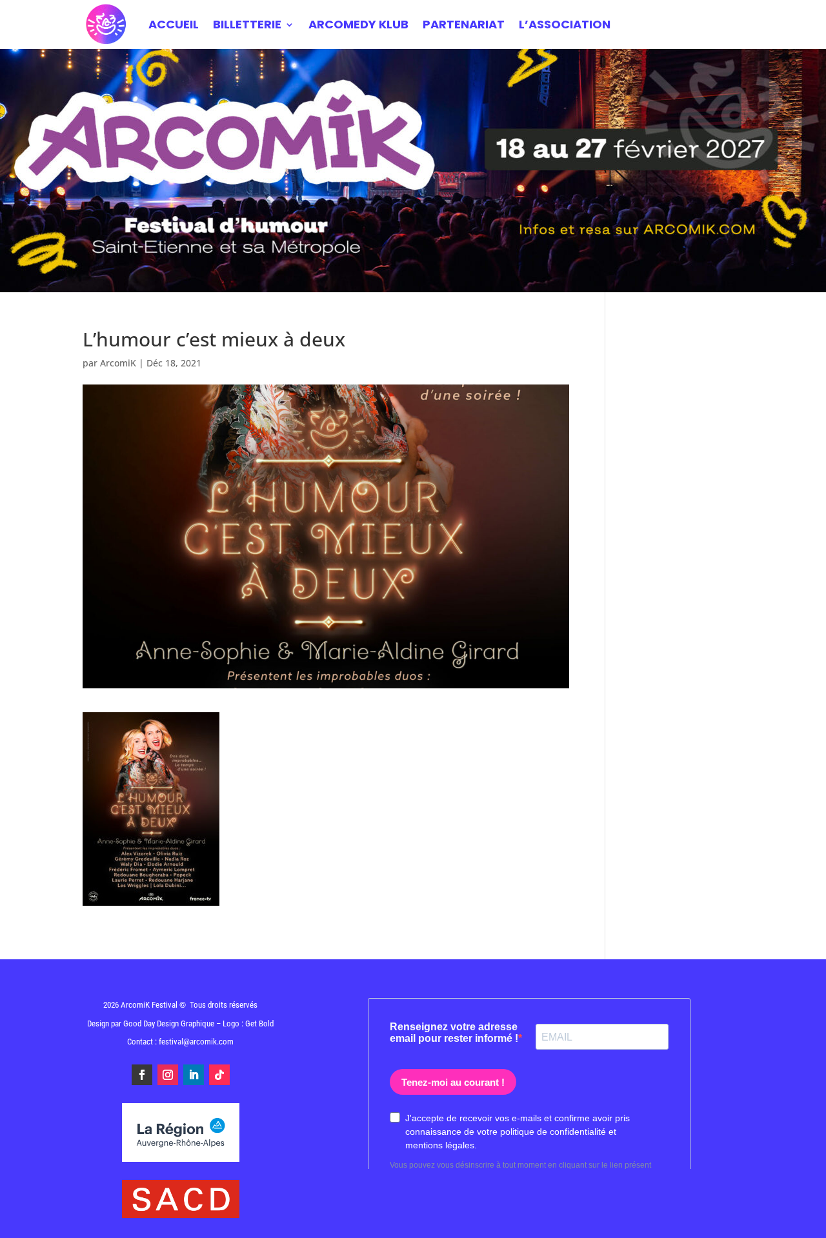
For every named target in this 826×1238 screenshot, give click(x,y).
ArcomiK (118, 363)
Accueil (173, 24)
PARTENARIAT (464, 24)
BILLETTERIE (247, 24)
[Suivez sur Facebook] (142, 1074)
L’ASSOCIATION (564, 24)
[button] (798, 1220)
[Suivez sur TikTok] (219, 1074)
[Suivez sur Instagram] (167, 1074)
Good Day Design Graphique (168, 1023)
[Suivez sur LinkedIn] (193, 1074)
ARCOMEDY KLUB (358, 24)
